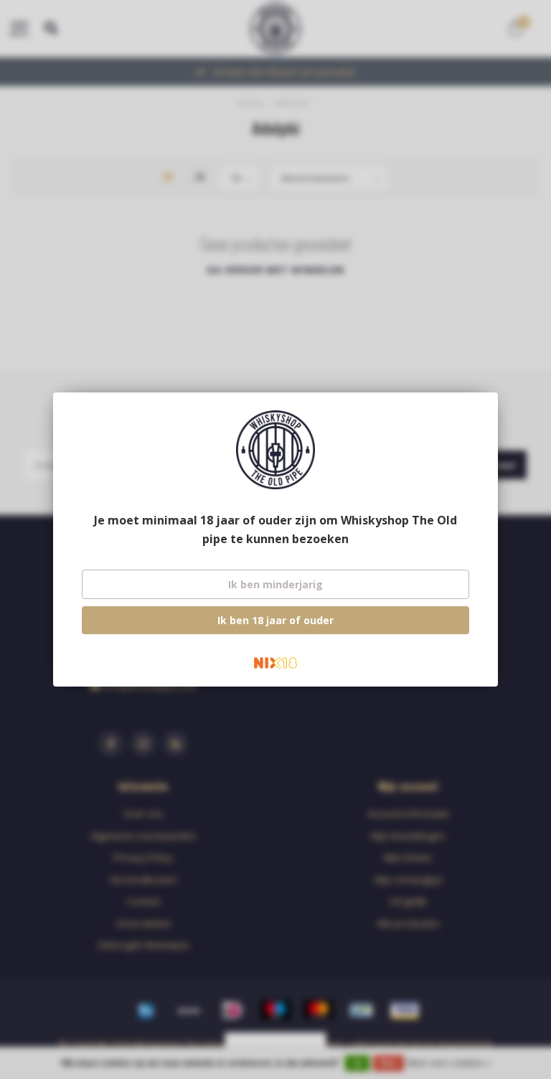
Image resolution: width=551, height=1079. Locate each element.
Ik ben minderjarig (275, 584)
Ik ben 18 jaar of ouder (275, 620)
